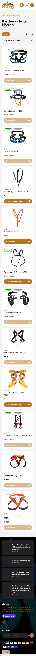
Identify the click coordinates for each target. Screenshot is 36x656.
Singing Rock (7, 189)
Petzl (5, 230)
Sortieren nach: (8, 40)
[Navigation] (32, 5)
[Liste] (31, 34)
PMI (5, 473)
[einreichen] (31, 635)
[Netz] (26, 34)
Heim (3, 15)
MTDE (5, 68)
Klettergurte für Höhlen (13, 15)
